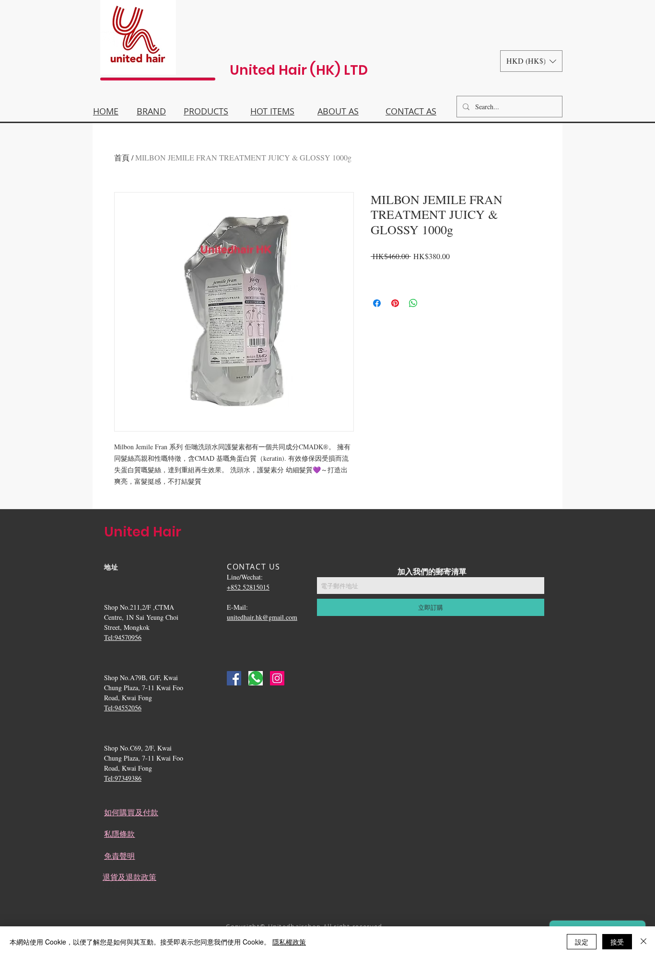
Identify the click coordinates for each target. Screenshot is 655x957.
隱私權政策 (289, 941)
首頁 (121, 157)
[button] (531, 61)
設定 (581, 941)
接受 (617, 941)
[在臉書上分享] (377, 303)
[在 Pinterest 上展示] (395, 303)
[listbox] (531, 61)
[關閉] (643, 941)
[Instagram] (277, 678)
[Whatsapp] (255, 678)
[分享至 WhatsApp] (413, 303)
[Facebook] (234, 678)
